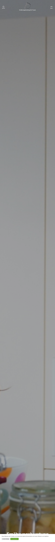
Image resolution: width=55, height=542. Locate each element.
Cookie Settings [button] (5, 538)
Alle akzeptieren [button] (14, 538)
